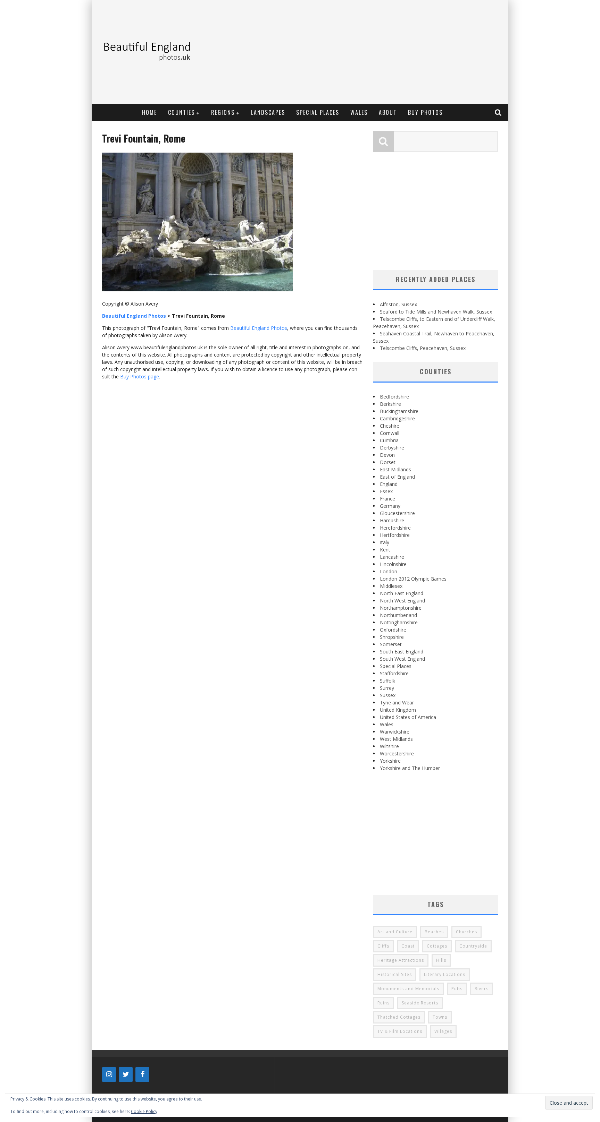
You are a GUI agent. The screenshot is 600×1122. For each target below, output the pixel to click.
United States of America (408, 717)
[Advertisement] (378, 52)
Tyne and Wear (397, 702)
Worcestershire (397, 753)
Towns (440, 1017)
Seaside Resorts (420, 1003)
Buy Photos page (139, 376)
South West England (402, 659)
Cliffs (383, 946)
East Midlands (395, 469)
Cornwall (389, 433)
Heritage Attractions (400, 960)
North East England (401, 593)
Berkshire (390, 404)
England (389, 484)
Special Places (317, 112)
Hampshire (392, 520)
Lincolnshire (393, 564)
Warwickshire (394, 731)
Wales (359, 112)
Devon (387, 455)
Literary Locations (444, 974)
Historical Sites (394, 974)
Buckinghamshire (399, 411)
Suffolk (387, 680)
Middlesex (391, 586)
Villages (443, 1031)
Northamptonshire (401, 608)
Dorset (387, 462)
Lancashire (392, 557)
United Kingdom (398, 709)
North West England (402, 600)
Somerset (391, 644)
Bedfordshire (394, 396)
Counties (181, 112)
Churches (466, 932)
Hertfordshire (395, 535)
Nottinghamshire (399, 622)
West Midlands (396, 739)
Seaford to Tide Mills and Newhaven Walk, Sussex (436, 311)
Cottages (437, 946)
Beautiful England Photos (258, 328)
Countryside (473, 946)
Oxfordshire (393, 629)
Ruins (383, 1003)
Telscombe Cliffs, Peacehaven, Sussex (423, 348)
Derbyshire (392, 447)
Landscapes (268, 112)
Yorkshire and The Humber (410, 768)
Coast (408, 946)
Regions (223, 112)
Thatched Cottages (398, 1017)
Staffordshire (394, 673)
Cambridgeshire (397, 418)
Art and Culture (394, 932)
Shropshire (392, 637)
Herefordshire (395, 527)
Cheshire (389, 425)
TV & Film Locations (399, 1031)
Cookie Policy (144, 1111)
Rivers (482, 989)
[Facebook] (142, 1074)
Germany (390, 506)
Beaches (434, 932)
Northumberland (398, 615)
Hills (441, 960)
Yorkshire (390, 760)
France (387, 498)
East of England (397, 476)
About (388, 112)
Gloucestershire (397, 513)
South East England (401, 651)
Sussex (387, 695)
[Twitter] (126, 1074)
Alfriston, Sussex (398, 304)
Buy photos (425, 112)
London (388, 571)
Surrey (387, 688)
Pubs (456, 989)
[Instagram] (109, 1074)
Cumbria (389, 440)
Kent (385, 549)
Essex (386, 491)
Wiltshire (389, 746)
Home (149, 112)
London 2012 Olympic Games (413, 578)
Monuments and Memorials (408, 989)
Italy (384, 542)
